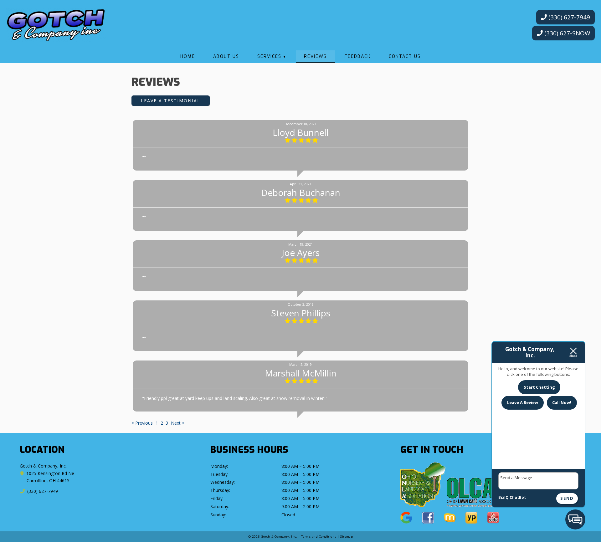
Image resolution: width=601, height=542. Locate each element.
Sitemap (346, 536)
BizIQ (503, 497)
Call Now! (561, 402)
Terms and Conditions (318, 536)
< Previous (142, 423)
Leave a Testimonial (170, 101)
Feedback (358, 56)
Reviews (315, 56)
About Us (226, 56)
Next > (177, 423)
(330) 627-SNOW (566, 33)
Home (187, 56)
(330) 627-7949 (568, 17)
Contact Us (405, 56)
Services (269, 56)
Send (567, 498)
